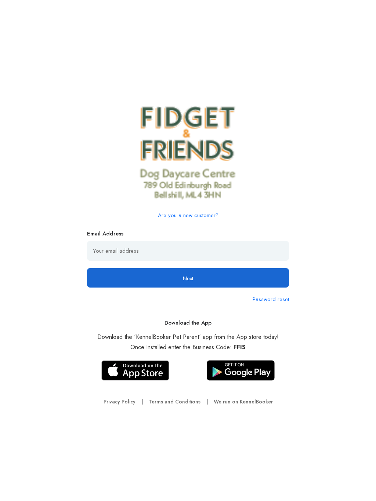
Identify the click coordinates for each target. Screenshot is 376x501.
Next (188, 278)
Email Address (105, 233)
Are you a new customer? (188, 215)
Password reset (271, 299)
